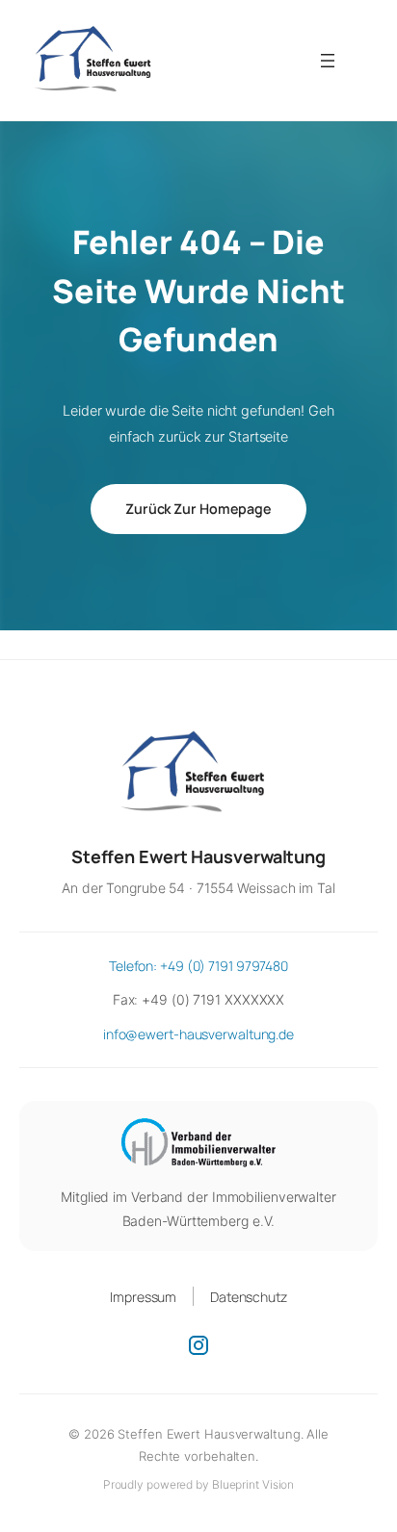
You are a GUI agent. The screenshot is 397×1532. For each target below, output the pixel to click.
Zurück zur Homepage (198, 508)
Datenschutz (248, 1297)
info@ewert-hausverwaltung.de (198, 1034)
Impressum (143, 1297)
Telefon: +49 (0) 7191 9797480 (198, 966)
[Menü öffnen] (327, 60)
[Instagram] (198, 1345)
